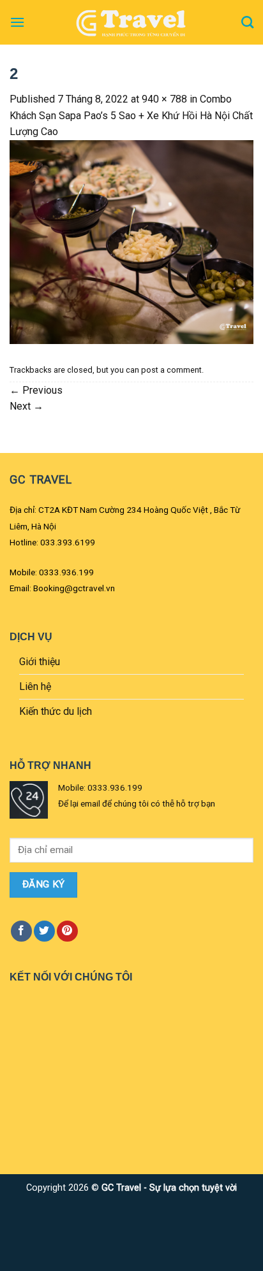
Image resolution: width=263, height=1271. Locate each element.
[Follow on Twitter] (44, 931)
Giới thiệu (39, 662)
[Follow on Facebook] (21, 931)
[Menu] (17, 22)
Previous (36, 390)
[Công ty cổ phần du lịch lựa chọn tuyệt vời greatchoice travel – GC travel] (131, 22)
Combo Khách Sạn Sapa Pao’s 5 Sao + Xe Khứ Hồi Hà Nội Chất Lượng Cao (131, 115)
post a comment (171, 370)
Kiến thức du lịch (55, 711)
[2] (131, 241)
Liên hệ (35, 686)
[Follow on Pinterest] (67, 931)
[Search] (247, 22)
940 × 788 (164, 99)
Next (26, 406)
